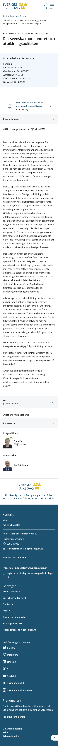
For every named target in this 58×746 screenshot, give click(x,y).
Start (5, 16)
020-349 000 (13, 543)
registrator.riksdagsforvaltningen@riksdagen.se (30, 575)
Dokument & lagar (18, 16)
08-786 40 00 (13, 524)
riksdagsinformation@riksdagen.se (24, 548)
